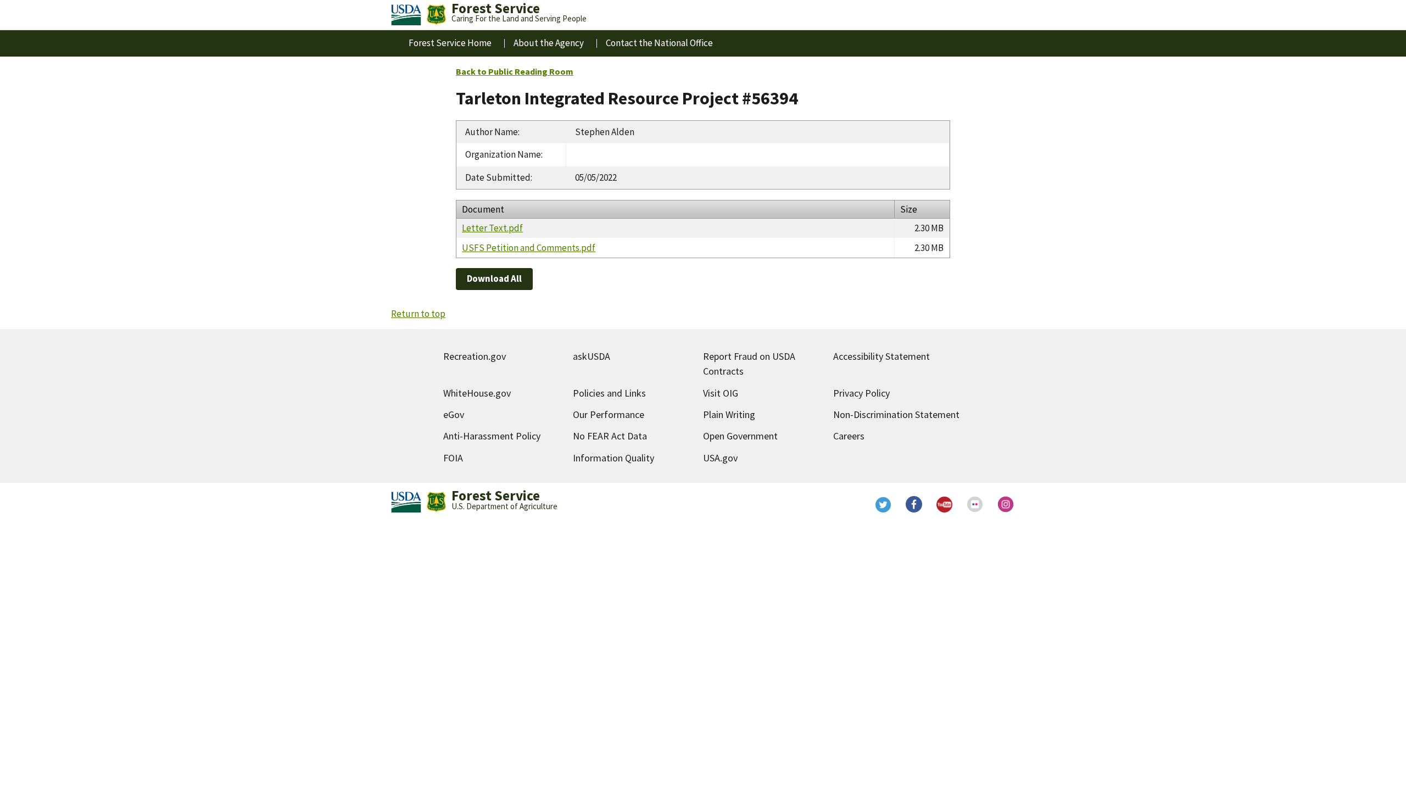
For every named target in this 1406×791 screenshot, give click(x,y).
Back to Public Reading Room (514, 71)
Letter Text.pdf (492, 228)
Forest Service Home (450, 43)
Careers (848, 436)
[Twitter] (883, 504)
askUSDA (591, 356)
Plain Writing (729, 414)
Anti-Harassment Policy (491, 436)
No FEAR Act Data (610, 436)
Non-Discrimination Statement (896, 414)
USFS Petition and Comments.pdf (528, 248)
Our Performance (608, 414)
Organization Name (503, 154)
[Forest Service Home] (436, 14)
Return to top (418, 314)
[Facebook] (914, 504)
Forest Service (495, 495)
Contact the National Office (659, 43)
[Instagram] (1006, 504)
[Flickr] (975, 504)
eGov (453, 414)
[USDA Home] (406, 14)
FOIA (453, 458)
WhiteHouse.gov (477, 393)
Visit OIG (720, 393)
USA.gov (720, 458)
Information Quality (613, 458)
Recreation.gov (474, 356)
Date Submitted (498, 177)
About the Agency (549, 43)
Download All (494, 278)
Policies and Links (609, 393)
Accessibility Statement (881, 356)
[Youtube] (944, 504)
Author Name (491, 132)
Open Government (740, 436)
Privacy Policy (861, 393)
